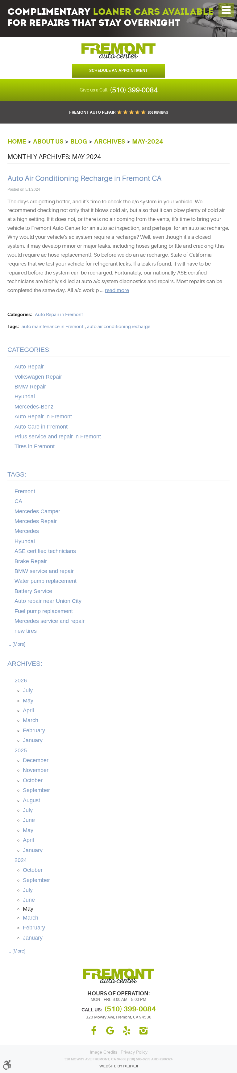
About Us (48, 141)
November (35, 770)
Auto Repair (29, 367)
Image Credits (103, 1052)
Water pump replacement (46, 581)
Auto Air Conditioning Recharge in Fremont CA (84, 178)
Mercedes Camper (37, 511)
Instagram (143, 1031)
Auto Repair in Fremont (59, 314)
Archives (109, 141)
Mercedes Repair (36, 521)
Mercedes (27, 531)
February (34, 730)
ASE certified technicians (45, 551)
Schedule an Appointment (118, 70)
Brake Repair (31, 561)
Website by (118, 1066)
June (29, 820)
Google (110, 1031)
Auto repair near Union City (48, 601)
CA (18, 501)
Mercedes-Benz (34, 407)
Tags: (16, 474)
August (31, 800)
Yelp (127, 1031)
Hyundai (25, 396)
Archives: (24, 663)
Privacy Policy (134, 1052)
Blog (78, 141)
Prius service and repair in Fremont (58, 436)
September (36, 790)
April (28, 710)
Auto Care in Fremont (41, 427)
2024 (21, 860)
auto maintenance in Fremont (52, 326)
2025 (21, 750)
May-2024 (147, 141)
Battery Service (33, 591)
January (33, 740)
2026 (21, 680)
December (35, 760)
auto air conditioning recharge (118, 326)
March (30, 720)
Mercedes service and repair (50, 621)
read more (117, 290)
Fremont (25, 491)
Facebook (93, 1031)
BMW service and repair (44, 571)
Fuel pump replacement (44, 611)
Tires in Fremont (35, 446)
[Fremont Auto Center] (118, 51)
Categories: (29, 349)
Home (16, 141)
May (28, 700)
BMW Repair (30, 387)
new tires (26, 631)
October (33, 780)
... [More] (16, 644)
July (28, 690)
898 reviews (158, 113)
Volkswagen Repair (38, 377)
